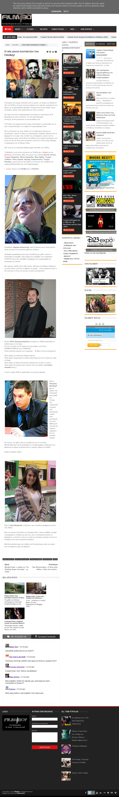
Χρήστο (45, 152)
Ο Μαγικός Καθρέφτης (79, 746)
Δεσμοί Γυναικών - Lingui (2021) (70, 172)
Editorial (15, 45)
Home (9, 29)
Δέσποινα (7, 155)
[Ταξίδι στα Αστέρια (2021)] (72, 133)
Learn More (56, 11)
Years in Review (86, 29)
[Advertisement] (74, 17)
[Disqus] (31, 672)
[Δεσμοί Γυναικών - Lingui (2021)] (72, 158)
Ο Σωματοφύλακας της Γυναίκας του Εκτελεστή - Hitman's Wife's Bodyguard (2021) (72, 120)
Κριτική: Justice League (80, 773)
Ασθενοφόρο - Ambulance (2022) (69, 93)
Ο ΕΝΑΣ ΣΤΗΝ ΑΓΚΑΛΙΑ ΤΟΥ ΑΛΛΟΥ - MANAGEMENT (104, 52)
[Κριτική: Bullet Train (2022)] (72, 56)
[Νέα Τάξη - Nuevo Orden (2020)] (72, 182)
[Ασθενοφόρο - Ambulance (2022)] (72, 79)
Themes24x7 (21, 793)
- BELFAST (66, 256)
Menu (72, 29)
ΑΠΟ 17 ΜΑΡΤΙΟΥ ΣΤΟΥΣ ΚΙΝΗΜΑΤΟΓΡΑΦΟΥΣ (71, 46)
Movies (17, 29)
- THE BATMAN (68, 243)
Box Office (43, 29)
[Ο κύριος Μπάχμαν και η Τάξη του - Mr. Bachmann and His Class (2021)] (72, 207)
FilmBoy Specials (58, 29)
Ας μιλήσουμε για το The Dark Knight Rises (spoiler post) (80, 721)
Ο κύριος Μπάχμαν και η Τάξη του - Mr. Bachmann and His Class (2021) (72, 223)
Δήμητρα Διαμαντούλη (8, 559)
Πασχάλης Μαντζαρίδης (35, 559)
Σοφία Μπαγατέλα (47, 559)
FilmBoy (17, 791)
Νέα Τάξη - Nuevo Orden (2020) (69, 196)
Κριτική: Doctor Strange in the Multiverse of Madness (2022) (66, 37)
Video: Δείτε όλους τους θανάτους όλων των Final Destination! (105, 115)
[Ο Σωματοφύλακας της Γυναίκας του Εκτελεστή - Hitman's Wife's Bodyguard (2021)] (72, 104)
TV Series (30, 29)
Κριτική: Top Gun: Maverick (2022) (31, 37)
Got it (66, 11)
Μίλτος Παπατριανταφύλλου (22, 559)
